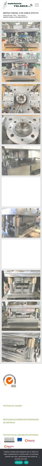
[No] (39, 457)
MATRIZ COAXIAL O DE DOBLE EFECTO (20, 13)
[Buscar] (30, 5)
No (26, 462)
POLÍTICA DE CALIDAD (12, 405)
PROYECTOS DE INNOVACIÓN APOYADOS (20, 435)
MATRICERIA (8, 419)
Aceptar (19, 462)
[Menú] (35, 5)
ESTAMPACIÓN (20, 419)
